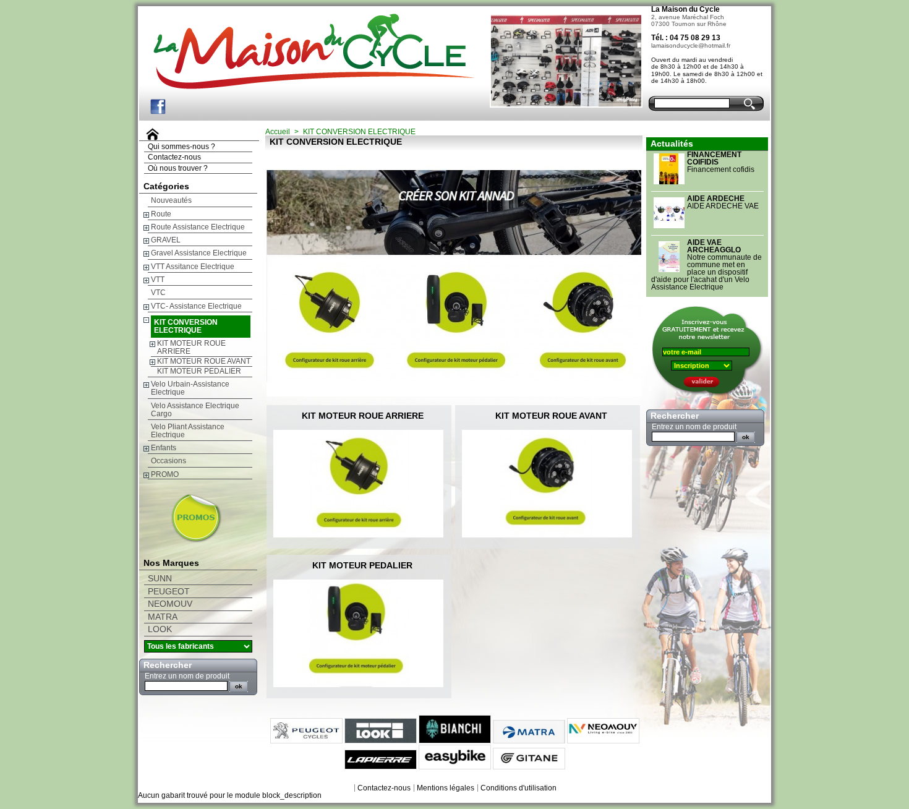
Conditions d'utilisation (518, 788)
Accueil (277, 131)
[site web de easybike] (455, 767)
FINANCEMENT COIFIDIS (714, 158)
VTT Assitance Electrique (192, 266)
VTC (158, 292)
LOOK (160, 629)
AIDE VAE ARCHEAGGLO (714, 246)
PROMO (165, 474)
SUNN (160, 578)
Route (161, 214)
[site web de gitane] (529, 767)
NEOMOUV (170, 604)
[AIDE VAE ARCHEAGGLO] (669, 272)
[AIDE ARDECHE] (669, 228)
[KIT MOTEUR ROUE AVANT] (551, 483)
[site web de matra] (529, 741)
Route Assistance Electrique (198, 227)
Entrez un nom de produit (187, 676)
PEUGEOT (169, 591)
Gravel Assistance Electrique (199, 253)
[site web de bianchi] (455, 741)
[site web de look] (380, 741)
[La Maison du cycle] (298, 44)
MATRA (162, 617)
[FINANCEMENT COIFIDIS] (669, 184)
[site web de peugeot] (306, 741)
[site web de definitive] (603, 741)
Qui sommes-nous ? (181, 146)
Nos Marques (171, 563)
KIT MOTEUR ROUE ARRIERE (191, 347)
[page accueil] (151, 138)
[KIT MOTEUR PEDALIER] (362, 633)
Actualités (672, 143)
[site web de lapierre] (380, 767)
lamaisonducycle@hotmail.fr (690, 45)
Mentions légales (445, 788)
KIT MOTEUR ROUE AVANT (203, 361)
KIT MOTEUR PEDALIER (199, 371)
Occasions (168, 460)
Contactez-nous (174, 157)
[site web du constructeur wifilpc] (181, 540)
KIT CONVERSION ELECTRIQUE (186, 326)
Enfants (163, 448)
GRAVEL (166, 240)
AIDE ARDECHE (716, 198)
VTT (157, 279)
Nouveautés (171, 200)
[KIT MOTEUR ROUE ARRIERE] (362, 483)
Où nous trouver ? (178, 168)
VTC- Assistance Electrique (196, 306)
